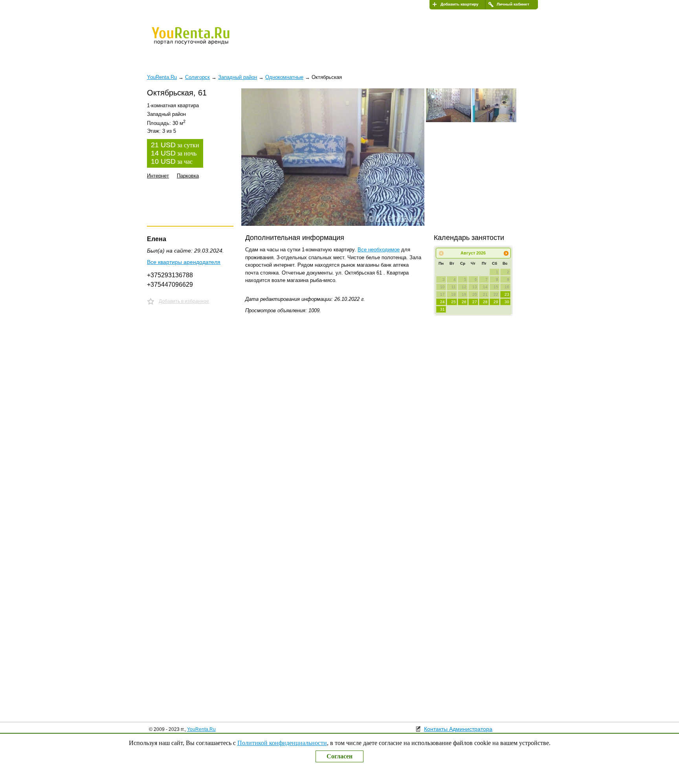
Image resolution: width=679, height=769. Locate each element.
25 (453, 302)
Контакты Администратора (458, 729)
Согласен (339, 756)
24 (442, 302)
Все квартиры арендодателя (183, 262)
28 (485, 302)
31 (442, 309)
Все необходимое (379, 250)
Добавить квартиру (459, 4)
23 (507, 294)
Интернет (158, 176)
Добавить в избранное (184, 301)
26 (464, 302)
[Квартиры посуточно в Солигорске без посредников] (204, 40)
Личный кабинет (513, 4)
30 (507, 302)
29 (496, 302)
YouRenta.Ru (201, 729)
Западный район (237, 77)
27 (474, 302)
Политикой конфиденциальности (282, 743)
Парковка (188, 176)
